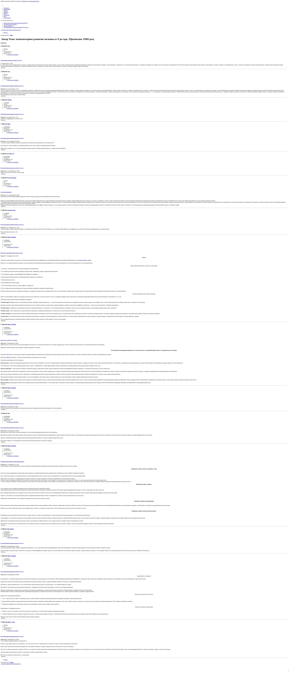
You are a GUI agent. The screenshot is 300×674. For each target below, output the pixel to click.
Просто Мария (12, 237)
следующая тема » (16, 30)
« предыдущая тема (6, 30)
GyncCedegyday (12, 177)
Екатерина (11, 529)
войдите (24, 1)
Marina (10, 99)
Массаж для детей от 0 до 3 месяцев (9, 340)
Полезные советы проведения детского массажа (12, 253)
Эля (9, 46)
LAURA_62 (11, 153)
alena (9, 124)
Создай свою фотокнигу (6, 192)
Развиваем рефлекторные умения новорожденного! (12, 461)
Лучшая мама (12, 210)
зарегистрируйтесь (34, 1)
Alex (9, 413)
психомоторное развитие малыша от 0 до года (11, 60)
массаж (8, 357)
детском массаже (82, 260)
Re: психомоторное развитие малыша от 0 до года (12, 85)
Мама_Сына (11, 622)
